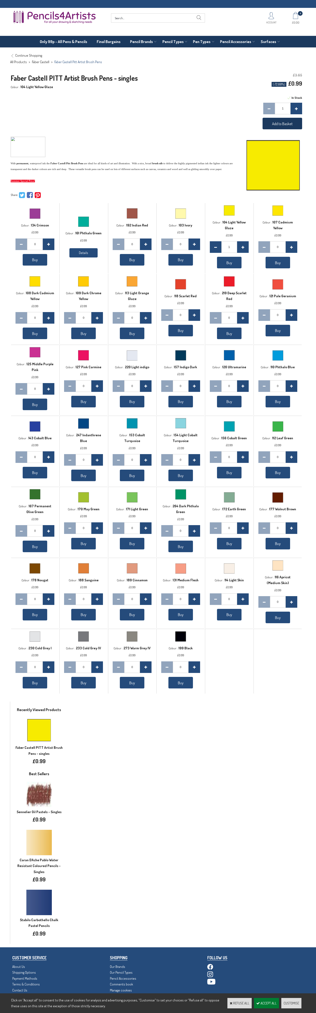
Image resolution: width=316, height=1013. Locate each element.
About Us (18, 966)
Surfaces (268, 41)
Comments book (121, 984)
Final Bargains (109, 41)
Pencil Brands (141, 41)
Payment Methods (24, 978)
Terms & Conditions (26, 984)
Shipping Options (24, 972)
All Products (18, 62)
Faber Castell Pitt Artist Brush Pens (78, 62)
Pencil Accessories (235, 41)
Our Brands (117, 966)
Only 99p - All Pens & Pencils (63, 41)
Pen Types (202, 41)
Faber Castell (40, 62)
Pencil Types (173, 41)
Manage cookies (121, 990)
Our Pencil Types (121, 972)
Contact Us (19, 990)
